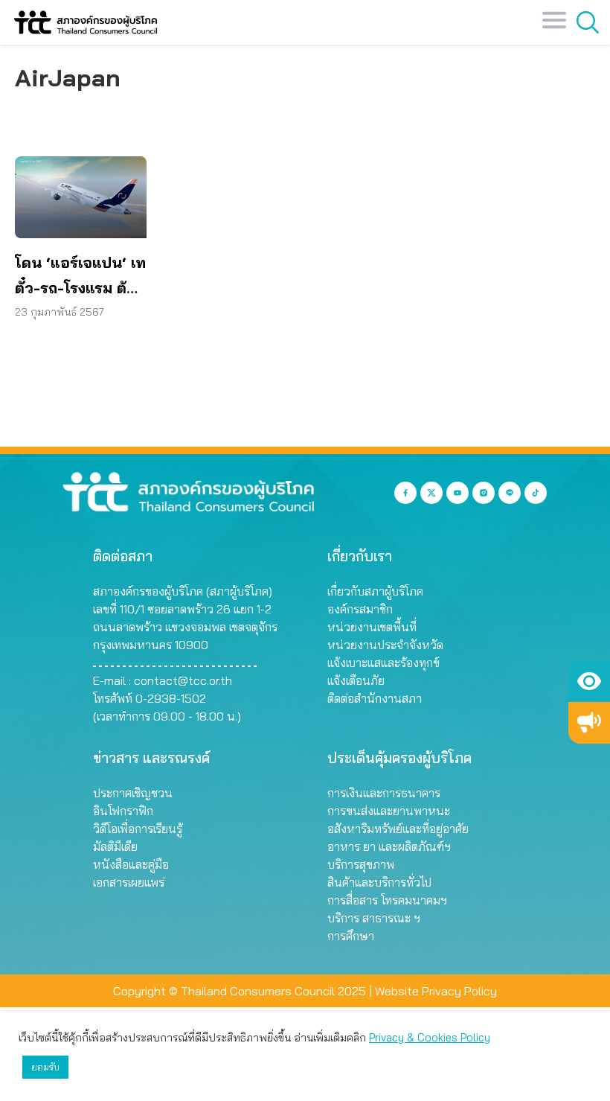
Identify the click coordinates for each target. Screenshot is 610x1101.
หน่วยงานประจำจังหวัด (385, 644)
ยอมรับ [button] (45, 1067)
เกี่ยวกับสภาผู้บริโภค (375, 591)
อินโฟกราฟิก (123, 810)
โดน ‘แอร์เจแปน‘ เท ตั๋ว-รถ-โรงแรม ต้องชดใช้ (80, 277)
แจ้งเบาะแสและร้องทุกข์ (383, 662)
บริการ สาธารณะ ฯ (373, 917)
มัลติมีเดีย (115, 846)
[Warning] (589, 723)
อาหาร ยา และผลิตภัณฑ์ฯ (389, 846)
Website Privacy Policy (436, 990)
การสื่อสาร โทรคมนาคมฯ (387, 900)
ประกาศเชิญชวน (133, 792)
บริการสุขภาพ (360, 864)
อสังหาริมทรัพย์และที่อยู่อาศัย (398, 828)
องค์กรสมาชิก (360, 608)
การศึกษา (350, 935)
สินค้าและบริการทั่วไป (379, 882)
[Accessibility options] (589, 681)
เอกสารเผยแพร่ (128, 882)
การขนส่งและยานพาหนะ (388, 810)
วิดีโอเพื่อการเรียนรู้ (137, 828)
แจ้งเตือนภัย (356, 680)
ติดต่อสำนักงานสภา (374, 698)
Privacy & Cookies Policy (429, 1037)
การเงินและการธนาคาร (383, 792)
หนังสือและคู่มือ (131, 864)
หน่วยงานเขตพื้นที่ (372, 626)
